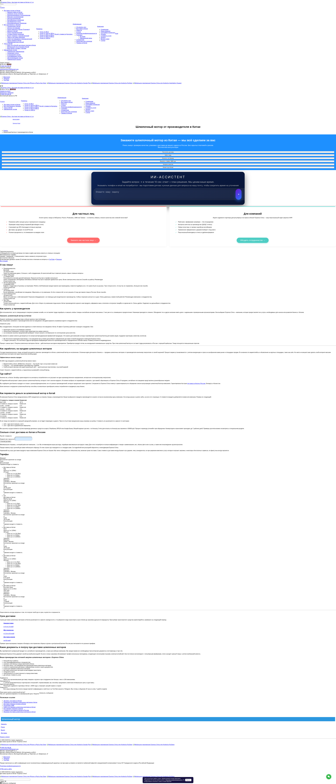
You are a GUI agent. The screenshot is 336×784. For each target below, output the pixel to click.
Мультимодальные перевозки (16, 23)
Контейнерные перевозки (15, 20)
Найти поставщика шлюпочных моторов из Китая (20, 707)
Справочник (80, 39)
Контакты (69, 34)
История (82, 36)
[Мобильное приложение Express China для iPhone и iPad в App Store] (23, 744)
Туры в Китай (8, 43)
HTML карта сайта (6, 769)
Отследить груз (81, 27)
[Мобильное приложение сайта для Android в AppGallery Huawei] (157, 83)
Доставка (4, 733)
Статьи (78, 32)
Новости (79, 30)
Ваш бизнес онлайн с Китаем (16, 48)
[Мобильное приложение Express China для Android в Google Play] (69, 744)
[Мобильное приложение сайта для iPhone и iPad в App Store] (23, 83)
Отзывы (103, 34)
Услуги (2, 7)
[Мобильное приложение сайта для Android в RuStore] (111, 83)
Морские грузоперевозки (15, 17)
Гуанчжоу (79, 35)
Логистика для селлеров (84, 41)
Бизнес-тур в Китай (168, 167)
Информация (77, 24)
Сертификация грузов (14, 56)
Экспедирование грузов (15, 58)
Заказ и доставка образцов (16, 37)
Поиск (3, 727)
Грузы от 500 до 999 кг (47, 36)
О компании (104, 29)
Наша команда (105, 31)
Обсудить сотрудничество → (252, 240)
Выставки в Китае (82, 28)
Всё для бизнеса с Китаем (12, 24)
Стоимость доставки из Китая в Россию (16, 710)
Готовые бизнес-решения (15, 34)
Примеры (39, 29)
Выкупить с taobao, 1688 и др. (168, 161)
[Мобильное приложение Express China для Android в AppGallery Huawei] (153, 744)
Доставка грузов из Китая (12, 10)
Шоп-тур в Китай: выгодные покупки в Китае (21, 45)
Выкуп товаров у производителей (18, 36)
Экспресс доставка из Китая (13, 701)
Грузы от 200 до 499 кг (47, 35)
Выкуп (3, 730)
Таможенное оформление (15, 51)
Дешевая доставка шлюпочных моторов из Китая (20, 712)
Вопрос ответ (105, 39)
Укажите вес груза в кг (7, 439)
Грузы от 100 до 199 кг (47, 33)
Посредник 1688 (9, 705)
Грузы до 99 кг (44, 32)
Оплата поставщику (13, 28)
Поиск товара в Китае (14, 40)
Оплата (103, 37)
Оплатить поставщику (168, 158)
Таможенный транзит (14, 59)
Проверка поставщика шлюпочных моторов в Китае (20, 702)
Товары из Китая (81, 43)
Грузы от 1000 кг (45, 38)
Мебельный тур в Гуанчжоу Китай (18, 47)
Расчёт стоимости (60, 34)
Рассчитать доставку (168, 152)
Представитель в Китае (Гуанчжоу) (18, 29)
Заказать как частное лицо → (83, 240)
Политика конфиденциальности (86, 33)
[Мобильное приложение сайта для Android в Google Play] (69, 83)
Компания (100, 26)
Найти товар (168, 155)
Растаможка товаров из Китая (13, 708)
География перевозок (108, 32)
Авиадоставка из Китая (14, 12)
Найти (2, 781)
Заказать (4, 724)
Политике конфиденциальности (174, 780)
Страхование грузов (13, 54)
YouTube (6, 80)
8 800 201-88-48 (6, 66)
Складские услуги (13, 53)
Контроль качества (168, 164)
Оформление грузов (10, 50)
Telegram (6, 78)
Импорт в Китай (12, 31)
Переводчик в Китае (13, 26)
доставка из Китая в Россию (196, 383)
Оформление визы (86, 38)
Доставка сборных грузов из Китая (15, 704)
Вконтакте (7, 77)
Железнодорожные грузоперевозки (18, 15)
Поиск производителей (14, 32)
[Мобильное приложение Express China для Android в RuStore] (111, 744)
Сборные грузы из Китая (15, 13)
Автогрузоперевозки (14, 18)
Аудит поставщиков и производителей (19, 39)
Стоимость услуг (106, 36)
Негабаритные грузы (14, 21)
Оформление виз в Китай (15, 42)
